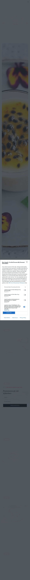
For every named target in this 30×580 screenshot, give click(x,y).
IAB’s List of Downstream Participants (16, 282)
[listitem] (15, 287)
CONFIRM (9, 312)
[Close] (27, 262)
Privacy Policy (23, 317)
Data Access (15, 317)
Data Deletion (7, 317)
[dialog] (15, 290)
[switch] (25, 290)
